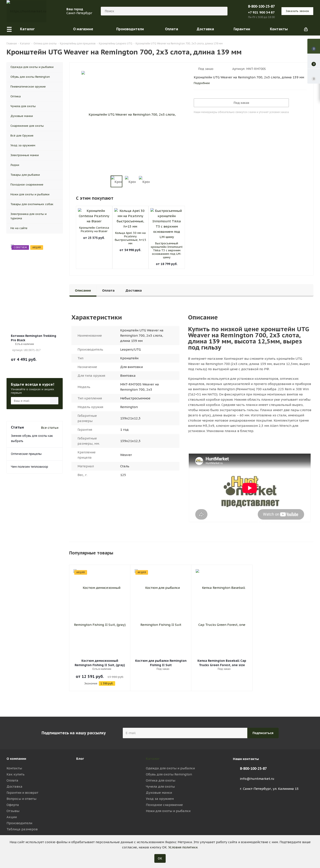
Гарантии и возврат (22, 792)
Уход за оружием (160, 799)
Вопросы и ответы (21, 799)
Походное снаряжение (164, 805)
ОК (160, 858)
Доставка (14, 786)
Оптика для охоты (160, 780)
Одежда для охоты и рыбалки (170, 768)
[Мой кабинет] (305, 29)
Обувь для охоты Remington (169, 774)
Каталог (153, 759)
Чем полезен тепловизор (29, 467)
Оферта (13, 805)
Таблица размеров (22, 829)
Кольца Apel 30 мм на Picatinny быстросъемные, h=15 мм (130, 238)
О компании (16, 759)
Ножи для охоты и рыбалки (168, 811)
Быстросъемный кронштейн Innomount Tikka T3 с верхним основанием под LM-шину (167, 250)
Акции (12, 817)
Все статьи (49, 428)
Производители (19, 823)
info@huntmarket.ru (257, 779)
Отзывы (13, 811)
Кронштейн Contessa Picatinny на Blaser (94, 229)
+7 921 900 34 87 (261, 12)
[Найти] (222, 11)
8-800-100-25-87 (261, 6)
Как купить (16, 774)
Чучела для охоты (160, 786)
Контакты (14, 768)
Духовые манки (159, 792)
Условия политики (182, 847)
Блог (80, 759)
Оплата (12, 780)
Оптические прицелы (26, 454)
